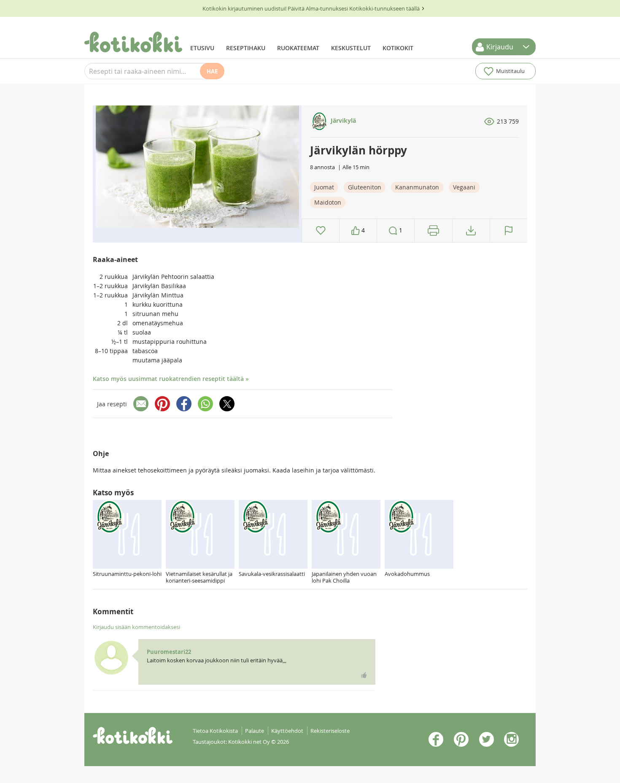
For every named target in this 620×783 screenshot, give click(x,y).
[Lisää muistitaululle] (320, 230)
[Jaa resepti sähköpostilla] (140, 403)
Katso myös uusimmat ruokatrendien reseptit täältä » (171, 379)
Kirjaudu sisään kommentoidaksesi (136, 627)
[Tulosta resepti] (433, 230)
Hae (212, 71)
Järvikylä (342, 120)
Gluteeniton (364, 187)
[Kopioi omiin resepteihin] (471, 230)
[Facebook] (183, 403)
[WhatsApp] (205, 403)
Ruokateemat (298, 48)
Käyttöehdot (287, 730)
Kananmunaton (417, 187)
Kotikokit (398, 48)
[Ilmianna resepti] (508, 230)
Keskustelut (351, 48)
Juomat (324, 187)
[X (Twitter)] (227, 403)
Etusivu (202, 48)
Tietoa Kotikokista (215, 730)
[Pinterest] (162, 403)
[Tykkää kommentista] (364, 675)
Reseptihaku (245, 48)
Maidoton (327, 202)
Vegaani (464, 187)
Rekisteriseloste (330, 730)
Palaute (254, 730)
